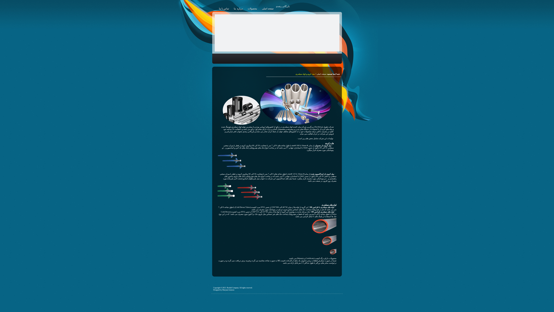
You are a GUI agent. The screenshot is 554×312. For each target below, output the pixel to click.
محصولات (252, 8)
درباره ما (238, 8)
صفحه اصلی (268, 8)
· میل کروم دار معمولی (323, 145)
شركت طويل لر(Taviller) (324, 127)
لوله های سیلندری (329, 205)
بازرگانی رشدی (283, 6)
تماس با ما (224, 8)
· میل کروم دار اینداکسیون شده (323, 174)
